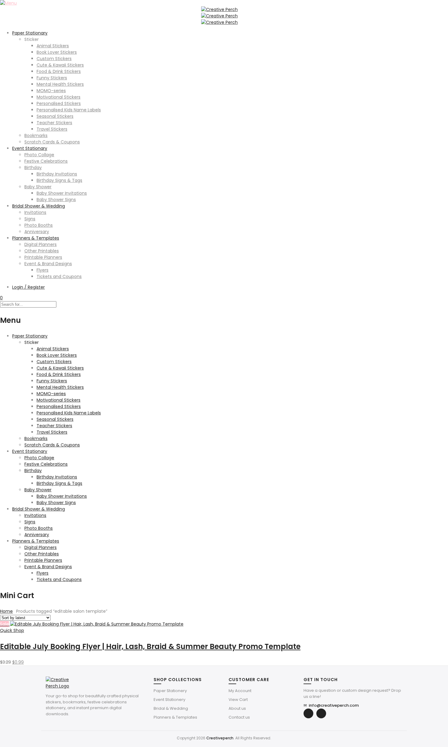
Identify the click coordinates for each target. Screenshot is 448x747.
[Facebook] (308, 713)
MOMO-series (51, 91)
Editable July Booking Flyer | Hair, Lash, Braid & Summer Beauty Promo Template (150, 646)
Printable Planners (43, 257)
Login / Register (28, 287)
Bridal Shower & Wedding (38, 206)
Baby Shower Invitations (62, 193)
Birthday (33, 167)
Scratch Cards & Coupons (52, 142)
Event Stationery (169, 699)
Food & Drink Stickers (59, 71)
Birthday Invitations (57, 174)
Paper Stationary (30, 33)
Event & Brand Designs (48, 264)
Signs (29, 219)
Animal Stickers (53, 46)
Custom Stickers (54, 59)
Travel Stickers (52, 129)
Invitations (35, 212)
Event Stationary (29, 148)
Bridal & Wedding (171, 708)
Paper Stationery (170, 691)
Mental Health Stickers (60, 84)
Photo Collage (39, 155)
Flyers (42, 270)
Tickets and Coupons (59, 276)
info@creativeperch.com (331, 705)
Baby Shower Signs (56, 200)
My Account (240, 691)
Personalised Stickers (59, 103)
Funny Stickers (52, 78)
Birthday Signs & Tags (59, 180)
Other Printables (41, 251)
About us (237, 708)
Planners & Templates (35, 238)
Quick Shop (12, 630)
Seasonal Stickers (55, 116)
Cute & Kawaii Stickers (60, 65)
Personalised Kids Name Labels (69, 110)
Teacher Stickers (54, 123)
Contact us (239, 717)
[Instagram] (321, 713)
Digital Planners (40, 244)
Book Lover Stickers (57, 52)
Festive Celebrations (46, 161)
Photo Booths (38, 225)
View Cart (238, 699)
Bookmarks (36, 135)
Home (6, 611)
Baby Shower (38, 187)
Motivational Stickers (58, 97)
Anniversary (36, 232)
